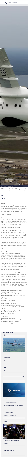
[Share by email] (5, 198)
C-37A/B (5, 370)
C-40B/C (5, 367)
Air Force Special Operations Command (10, 402)
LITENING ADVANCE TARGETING (9, 450)
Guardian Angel (6, 453)
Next (26, 94)
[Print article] (2, 198)
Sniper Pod (5, 447)
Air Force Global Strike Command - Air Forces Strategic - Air (13, 405)
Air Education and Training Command (10, 415)
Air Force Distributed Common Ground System (11, 440)
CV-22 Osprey (6, 364)
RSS (22, 376)
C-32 (4, 360)
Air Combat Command (7, 408)
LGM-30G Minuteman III (7, 443)
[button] (2, 3)
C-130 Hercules (6, 374)
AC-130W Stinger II (7, 357)
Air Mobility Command (7, 398)
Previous (1, 94)
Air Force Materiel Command (8, 412)
